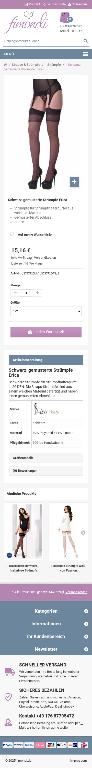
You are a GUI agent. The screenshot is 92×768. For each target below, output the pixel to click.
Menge (15, 285)
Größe (15, 302)
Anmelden (79, 4)
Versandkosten (76, 592)
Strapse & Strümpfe (26, 65)
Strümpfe (54, 65)
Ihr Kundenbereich (46, 636)
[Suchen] (85, 40)
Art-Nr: (15, 273)
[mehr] (37, 293)
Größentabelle (23, 458)
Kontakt (34, 4)
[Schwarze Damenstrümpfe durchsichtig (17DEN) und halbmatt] (23, 531)
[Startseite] (6, 64)
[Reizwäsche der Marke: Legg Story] (48, 409)
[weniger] (15, 293)
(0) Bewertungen (25, 470)
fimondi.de (23, 760)
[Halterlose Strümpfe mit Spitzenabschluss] (68, 531)
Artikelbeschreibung (27, 360)
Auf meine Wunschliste (34, 234)
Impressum (78, 760)
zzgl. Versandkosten (41, 257)
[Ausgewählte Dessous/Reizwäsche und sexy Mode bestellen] (26, 22)
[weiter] (83, 532)
